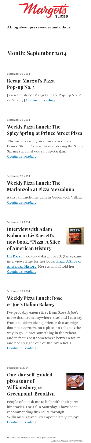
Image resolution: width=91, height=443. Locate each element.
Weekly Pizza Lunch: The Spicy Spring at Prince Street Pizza (44, 129)
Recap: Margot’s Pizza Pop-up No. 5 (31, 83)
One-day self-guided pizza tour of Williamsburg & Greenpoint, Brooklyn (31, 384)
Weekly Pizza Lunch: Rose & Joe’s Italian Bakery (35, 301)
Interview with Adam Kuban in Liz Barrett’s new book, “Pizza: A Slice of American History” (33, 238)
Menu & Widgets (82, 34)
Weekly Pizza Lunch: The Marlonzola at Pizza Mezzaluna (40, 186)
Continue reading (40, 100)
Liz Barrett (16, 256)
